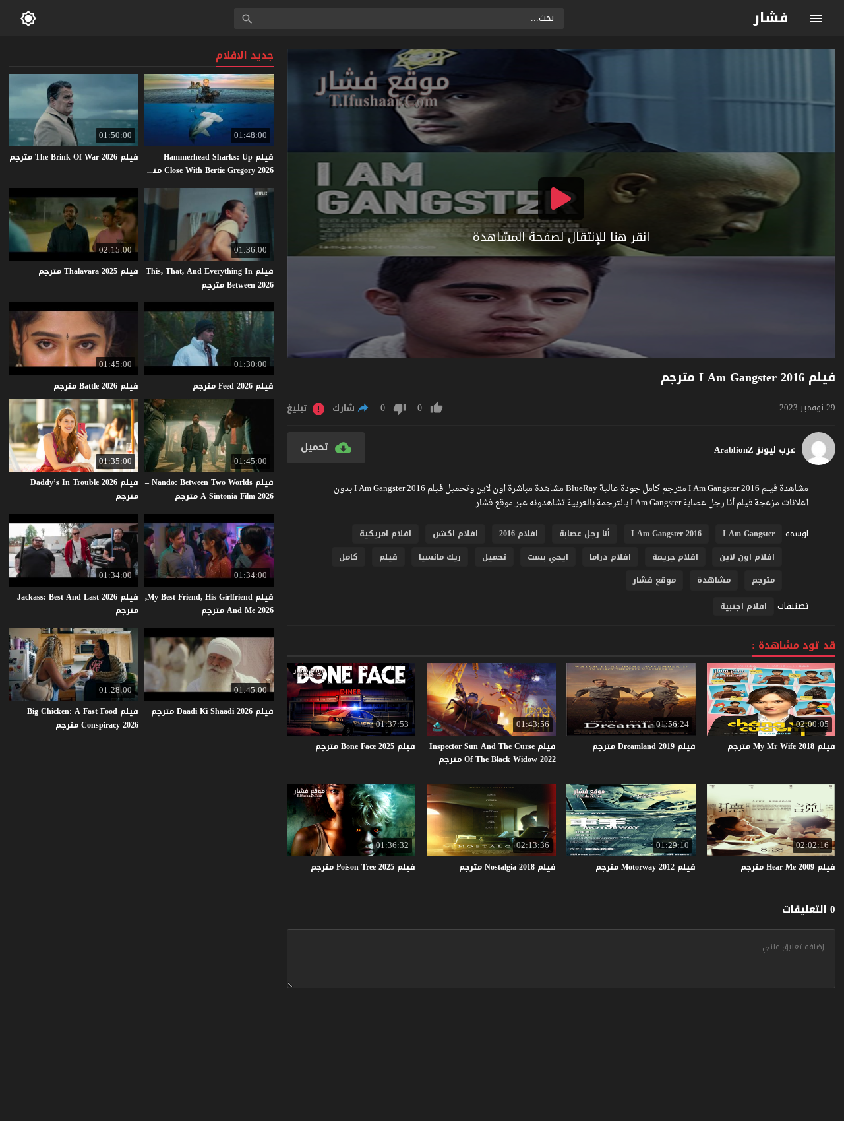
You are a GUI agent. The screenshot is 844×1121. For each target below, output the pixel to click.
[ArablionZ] (818, 462)
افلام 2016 (518, 534)
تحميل (494, 557)
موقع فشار (654, 580)
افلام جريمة (675, 557)
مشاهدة (714, 580)
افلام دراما (610, 557)
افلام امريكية (385, 534)
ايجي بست (548, 557)
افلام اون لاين (747, 557)
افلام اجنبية (743, 606)
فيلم (388, 557)
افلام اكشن (455, 534)
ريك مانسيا (440, 557)
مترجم (763, 580)
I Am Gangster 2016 (666, 534)
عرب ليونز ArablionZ (755, 450)
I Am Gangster (749, 534)
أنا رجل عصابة (584, 534)
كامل (348, 557)
